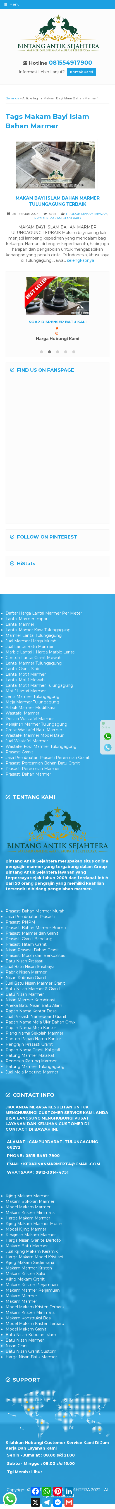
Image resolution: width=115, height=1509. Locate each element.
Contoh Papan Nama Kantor (33, 1038)
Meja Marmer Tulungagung (32, 702)
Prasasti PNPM (20, 922)
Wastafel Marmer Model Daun (35, 735)
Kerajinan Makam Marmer (31, 1234)
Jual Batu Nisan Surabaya (30, 966)
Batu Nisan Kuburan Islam (31, 1334)
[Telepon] (108, 747)
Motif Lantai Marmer (26, 690)
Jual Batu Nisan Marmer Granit (35, 983)
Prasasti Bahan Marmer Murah (35, 911)
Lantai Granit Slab (22, 668)
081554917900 (70, 62)
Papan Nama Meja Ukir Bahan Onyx (40, 1022)
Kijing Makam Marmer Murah (34, 1223)
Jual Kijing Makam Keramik (32, 1251)
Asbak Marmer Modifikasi (30, 707)
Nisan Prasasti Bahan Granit (32, 949)
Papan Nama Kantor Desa (31, 1010)
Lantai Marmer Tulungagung (34, 663)
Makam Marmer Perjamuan (33, 1290)
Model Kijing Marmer (26, 1229)
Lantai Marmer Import (27, 618)
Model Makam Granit (26, 1329)
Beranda (12, 98)
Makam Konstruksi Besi (28, 1318)
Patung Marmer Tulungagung (35, 1066)
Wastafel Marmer (22, 713)
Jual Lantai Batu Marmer (30, 646)
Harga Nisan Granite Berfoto (33, 1240)
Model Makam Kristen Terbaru (35, 1306)
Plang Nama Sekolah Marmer (34, 1033)
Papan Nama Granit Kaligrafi (33, 1049)
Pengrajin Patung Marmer (31, 1060)
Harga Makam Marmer (28, 1218)
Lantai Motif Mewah (25, 679)
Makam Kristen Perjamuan (32, 1284)
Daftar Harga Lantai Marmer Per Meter (44, 613)
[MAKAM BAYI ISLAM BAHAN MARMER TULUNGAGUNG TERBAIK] (58, 166)
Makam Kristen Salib (25, 1273)
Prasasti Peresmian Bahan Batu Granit (43, 763)
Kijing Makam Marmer (27, 1195)
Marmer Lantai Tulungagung (34, 635)
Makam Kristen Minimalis (30, 1212)
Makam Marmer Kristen (29, 1268)
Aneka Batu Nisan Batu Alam (34, 1005)
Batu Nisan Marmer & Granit (33, 988)
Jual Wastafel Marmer (27, 740)
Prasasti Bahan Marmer (28, 774)
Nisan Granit (17, 1345)
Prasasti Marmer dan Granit (32, 933)
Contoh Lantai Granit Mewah (33, 657)
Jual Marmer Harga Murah (31, 640)
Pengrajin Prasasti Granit (29, 1044)
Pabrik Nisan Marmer (26, 972)
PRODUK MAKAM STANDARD (57, 218)
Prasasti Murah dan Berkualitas (35, 955)
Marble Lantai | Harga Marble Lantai (40, 652)
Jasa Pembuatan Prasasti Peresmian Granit (48, 757)
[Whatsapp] (108, 736)
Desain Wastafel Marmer (30, 718)
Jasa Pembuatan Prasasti (30, 916)
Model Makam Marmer (28, 1206)
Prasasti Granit (19, 752)
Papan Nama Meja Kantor (31, 1027)
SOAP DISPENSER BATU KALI (58, 322)
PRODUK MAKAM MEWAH (86, 214)
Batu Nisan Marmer (25, 994)
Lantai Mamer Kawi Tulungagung (38, 629)
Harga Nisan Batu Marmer (31, 1356)
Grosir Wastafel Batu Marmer (34, 729)
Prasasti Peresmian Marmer (33, 768)
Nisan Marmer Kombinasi (30, 999)
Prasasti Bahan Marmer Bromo (36, 927)
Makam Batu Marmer (27, 1245)
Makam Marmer (21, 1295)
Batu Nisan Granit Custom (31, 1351)
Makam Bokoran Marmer (30, 1201)
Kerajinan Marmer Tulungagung (36, 724)
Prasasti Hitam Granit (26, 944)
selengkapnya (80, 260)
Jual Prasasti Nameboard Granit (36, 1016)
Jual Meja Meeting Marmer (32, 1072)
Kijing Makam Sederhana (30, 1262)
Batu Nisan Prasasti (24, 961)
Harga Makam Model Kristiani (34, 1256)
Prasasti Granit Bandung (29, 938)
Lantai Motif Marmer (26, 674)
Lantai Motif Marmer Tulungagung (39, 685)
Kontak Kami (81, 72)
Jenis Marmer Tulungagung (32, 696)
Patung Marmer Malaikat (30, 1055)
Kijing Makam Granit (25, 1279)
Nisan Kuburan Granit (26, 977)
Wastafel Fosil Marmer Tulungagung (41, 746)
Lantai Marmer (20, 624)
